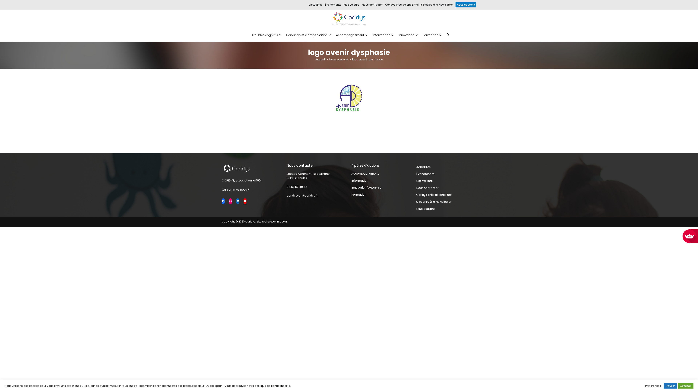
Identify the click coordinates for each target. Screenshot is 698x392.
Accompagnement (350, 35)
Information (381, 35)
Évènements (333, 5)
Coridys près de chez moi (402, 5)
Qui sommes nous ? (235, 189)
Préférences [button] (653, 385)
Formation (430, 35)
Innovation (406, 35)
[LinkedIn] (237, 201)
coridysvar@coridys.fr (302, 195)
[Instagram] (230, 201)
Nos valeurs (351, 5)
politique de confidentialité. (273, 386)
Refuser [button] (670, 385)
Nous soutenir (466, 5)
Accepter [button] (685, 385)
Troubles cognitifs (265, 35)
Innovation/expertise (366, 187)
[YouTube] (245, 201)
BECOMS (282, 221)
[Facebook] (223, 201)
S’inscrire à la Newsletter (437, 5)
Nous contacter (372, 5)
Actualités (315, 5)
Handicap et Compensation (307, 35)
